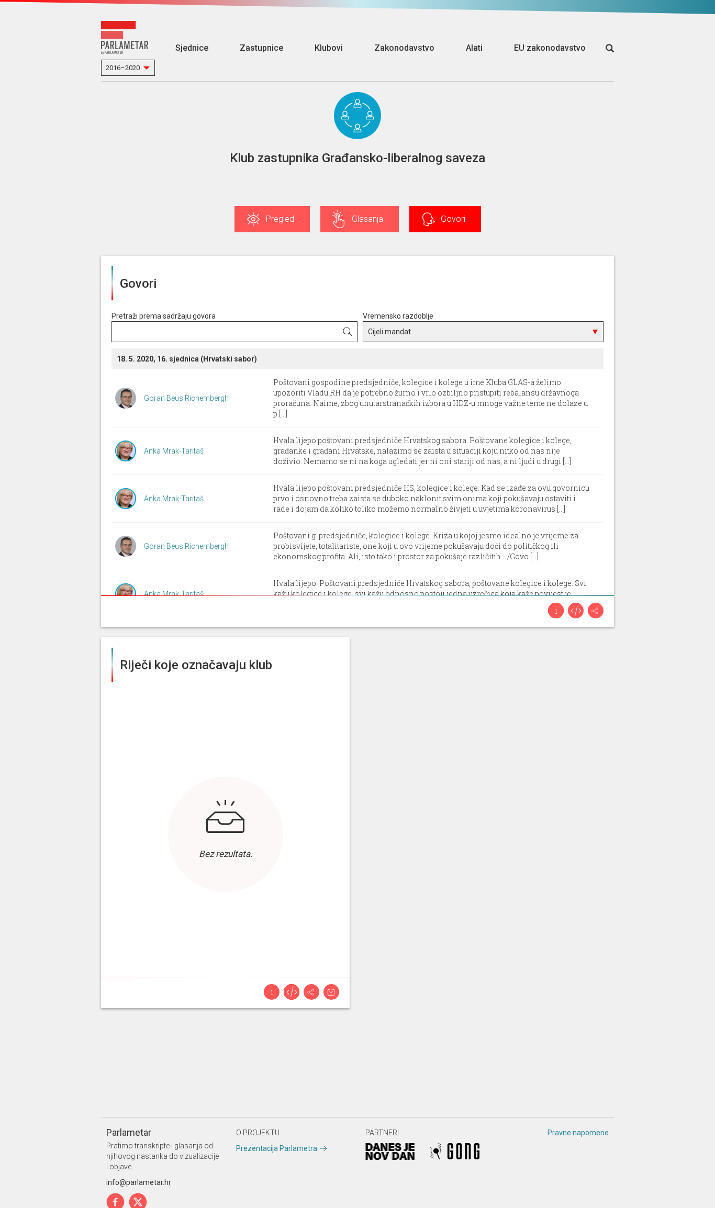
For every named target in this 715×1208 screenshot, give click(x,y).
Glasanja (367, 219)
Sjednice (191, 48)
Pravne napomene (578, 1132)
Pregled (280, 219)
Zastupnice (261, 48)
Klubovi (329, 48)
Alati (474, 48)
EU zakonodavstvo (550, 48)
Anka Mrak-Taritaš (174, 451)
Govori (453, 219)
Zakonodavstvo (404, 48)
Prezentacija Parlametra (276, 1148)
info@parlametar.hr (138, 1182)
